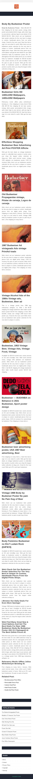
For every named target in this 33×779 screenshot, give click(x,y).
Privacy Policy (6, 765)
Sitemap (5, 770)
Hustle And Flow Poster (12, 690)
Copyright (5, 768)
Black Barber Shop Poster (9, 734)
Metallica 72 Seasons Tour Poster (11, 715)
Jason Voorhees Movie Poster (10, 738)
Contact (5, 762)
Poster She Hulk (6, 728)
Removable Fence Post (12, 682)
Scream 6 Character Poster (9, 731)
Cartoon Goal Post (10, 685)
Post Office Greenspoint (8, 741)
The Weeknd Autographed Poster (10, 712)
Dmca (4, 759)
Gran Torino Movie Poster (8, 718)
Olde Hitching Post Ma (8, 722)
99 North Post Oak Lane (8, 725)
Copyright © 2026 (16, 776)
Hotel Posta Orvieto (10, 687)
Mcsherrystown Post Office (13, 680)
